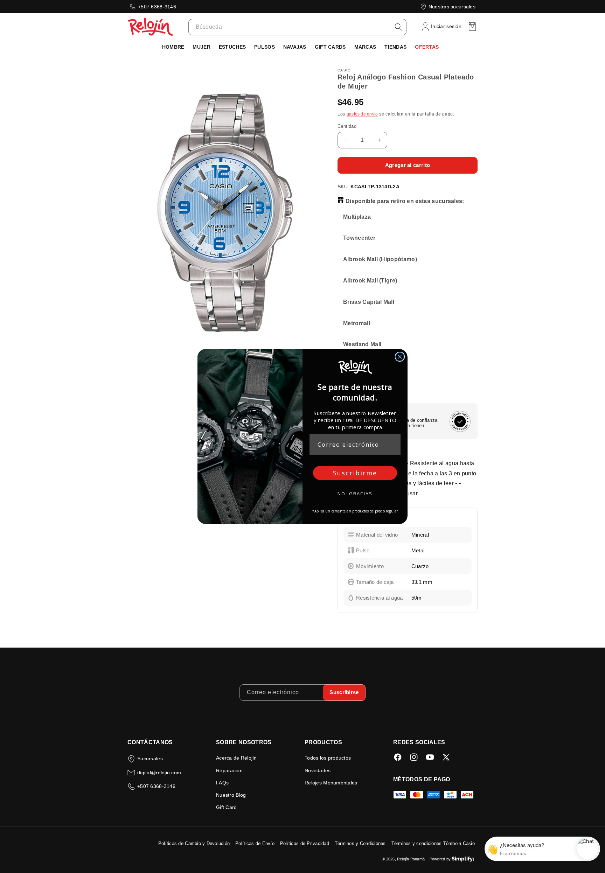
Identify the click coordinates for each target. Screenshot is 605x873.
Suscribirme (355, 473)
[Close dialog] (400, 356)
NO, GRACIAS (355, 493)
